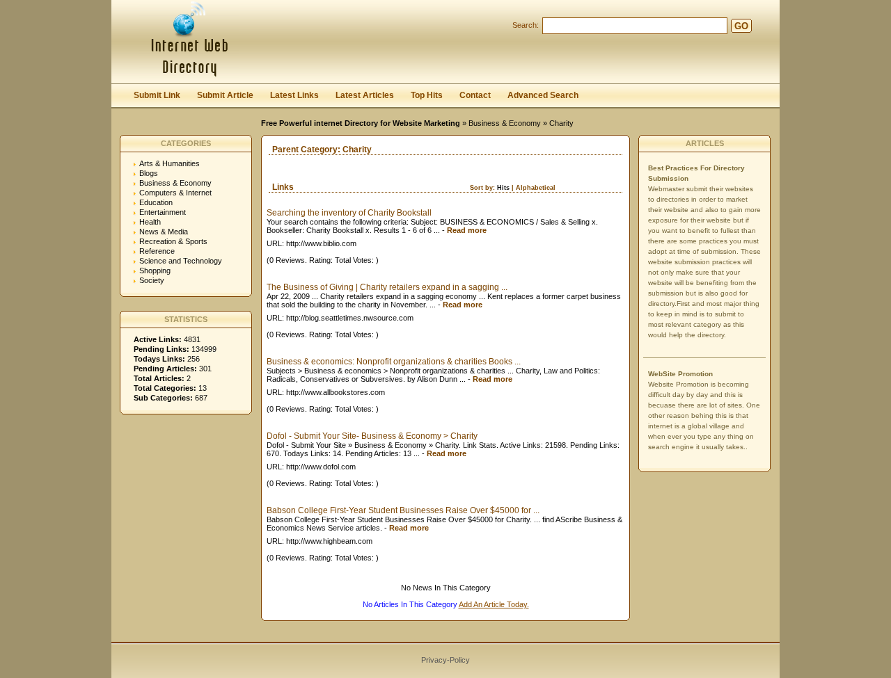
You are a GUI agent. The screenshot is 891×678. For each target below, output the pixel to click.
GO (741, 26)
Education (156, 202)
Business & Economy (504, 123)
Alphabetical (535, 187)
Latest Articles (365, 95)
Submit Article (225, 95)
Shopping (155, 270)
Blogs (148, 173)
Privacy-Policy (445, 660)
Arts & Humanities (169, 163)
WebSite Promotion (680, 374)
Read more (467, 230)
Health (150, 222)
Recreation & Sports (173, 241)
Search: (525, 25)
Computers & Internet (175, 192)
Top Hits (427, 95)
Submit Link (157, 95)
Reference (157, 251)
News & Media (163, 231)
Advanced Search (542, 95)
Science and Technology (180, 261)
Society (151, 280)
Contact (475, 95)
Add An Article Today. (494, 604)
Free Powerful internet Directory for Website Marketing (360, 123)
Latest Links (294, 95)
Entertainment (162, 212)
